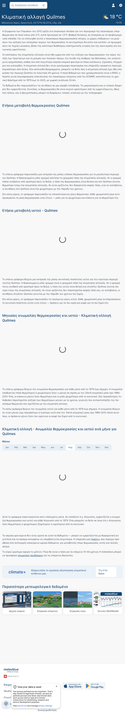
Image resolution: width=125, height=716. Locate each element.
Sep (79, 447)
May (43, 447)
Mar (25, 447)
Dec (107, 447)
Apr (34, 447)
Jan (7, 447)
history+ (95, 539)
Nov (97, 447)
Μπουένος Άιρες (11, 22)
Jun (52, 447)
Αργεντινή (26, 22)
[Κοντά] (43, 5)
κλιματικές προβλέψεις (30, 555)
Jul (61, 447)
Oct (88, 447)
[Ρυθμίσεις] (120, 5)
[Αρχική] (11, 670)
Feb (16, 447)
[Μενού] (4, 5)
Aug (70, 447)
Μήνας (6, 441)
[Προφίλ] (113, 5)
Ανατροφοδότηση (47, 710)
